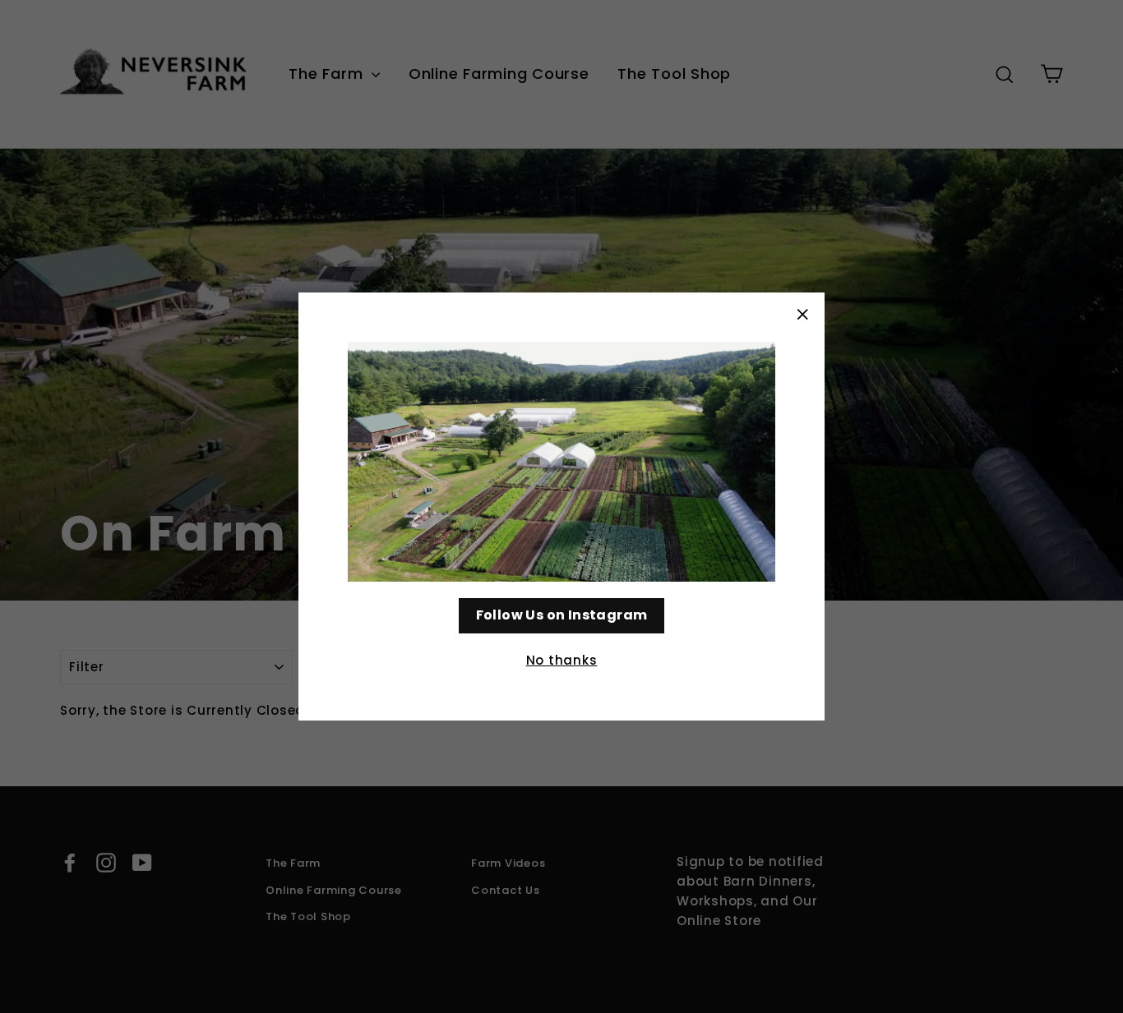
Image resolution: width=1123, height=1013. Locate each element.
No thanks (562, 660)
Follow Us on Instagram (562, 614)
